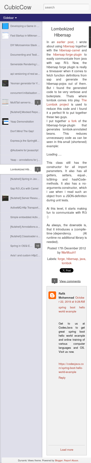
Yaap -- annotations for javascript (29, 159)
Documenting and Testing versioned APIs (34, 54)
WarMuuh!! (68, 252)
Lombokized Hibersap (23, 169)
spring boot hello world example (72, 309)
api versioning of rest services (27, 73)
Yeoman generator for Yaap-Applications (33, 83)
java (82, 259)
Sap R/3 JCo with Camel (24, 188)
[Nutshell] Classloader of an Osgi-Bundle (33, 236)
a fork (72, 121)
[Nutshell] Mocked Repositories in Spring (33, 112)
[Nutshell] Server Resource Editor (29, 198)
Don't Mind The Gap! (22, 131)
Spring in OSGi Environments (27, 245)
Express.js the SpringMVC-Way (28, 140)
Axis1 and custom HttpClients (27, 255)
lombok (67, 263)
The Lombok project (67, 102)
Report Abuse (71, 460)
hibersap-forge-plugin (67, 54)
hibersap (69, 46)
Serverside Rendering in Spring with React (34, 64)
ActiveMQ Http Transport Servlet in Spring (34, 207)
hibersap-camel (69, 50)
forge (61, 259)
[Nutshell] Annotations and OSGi (28, 226)
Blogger (59, 460)
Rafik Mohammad (66, 295)
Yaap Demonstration (22, 121)
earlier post (65, 42)
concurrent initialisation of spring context (33, 93)
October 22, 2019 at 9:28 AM (72, 299)
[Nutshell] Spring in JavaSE (26, 179)
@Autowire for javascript (24, 150)
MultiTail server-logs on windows (29, 102)
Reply (62, 377)
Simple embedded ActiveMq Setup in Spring (35, 217)
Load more (66, 449)
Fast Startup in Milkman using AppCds (32, 35)
